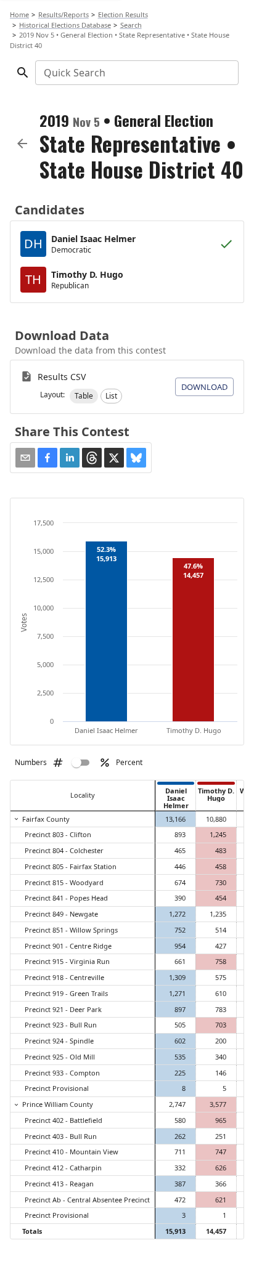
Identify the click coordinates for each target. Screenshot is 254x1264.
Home (19, 14)
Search (131, 25)
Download (204, 386)
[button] (84, 396)
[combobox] (136, 72)
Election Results (123, 14)
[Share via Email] (25, 458)
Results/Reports (63, 14)
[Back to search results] (22, 143)
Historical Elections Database (65, 25)
